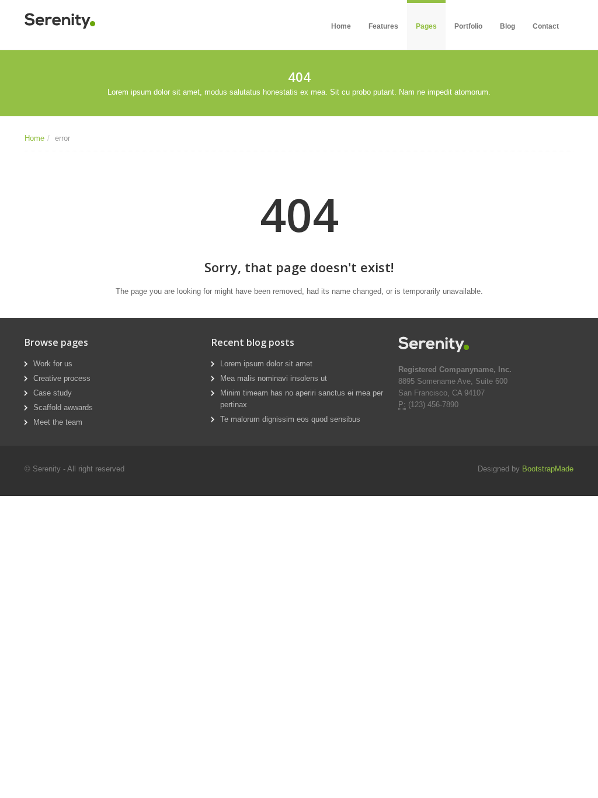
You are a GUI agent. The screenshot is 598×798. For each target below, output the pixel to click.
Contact (546, 26)
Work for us (52, 363)
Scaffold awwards (63, 407)
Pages (426, 26)
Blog (507, 26)
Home (341, 26)
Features (383, 26)
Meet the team (57, 422)
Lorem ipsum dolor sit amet (266, 363)
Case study (52, 392)
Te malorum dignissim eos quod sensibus (290, 419)
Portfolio (468, 26)
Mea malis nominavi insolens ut (273, 378)
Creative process (62, 378)
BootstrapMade (547, 468)
